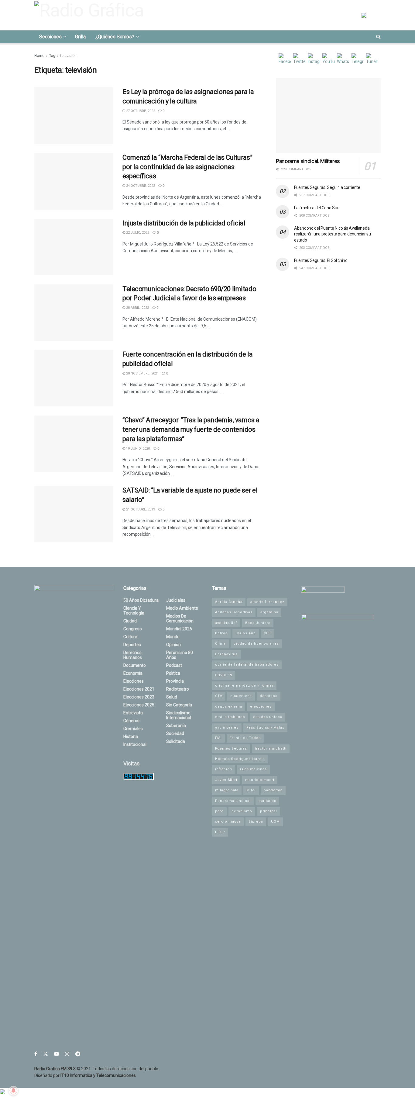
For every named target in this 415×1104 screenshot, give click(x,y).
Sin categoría (179, 704)
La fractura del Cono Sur (316, 207)
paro (219, 811)
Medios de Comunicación (180, 618)
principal (268, 811)
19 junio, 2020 (137, 449)
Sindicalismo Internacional (178, 715)
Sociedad (175, 733)
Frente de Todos (245, 738)
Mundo (173, 636)
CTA (218, 696)
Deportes (132, 644)
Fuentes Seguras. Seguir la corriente (327, 187)
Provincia (175, 681)
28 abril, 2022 (137, 308)
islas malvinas (253, 769)
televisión (68, 56)
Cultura (130, 636)
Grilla (80, 37)
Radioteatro (177, 689)
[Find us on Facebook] (35, 1053)
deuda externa (228, 707)
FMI (218, 738)
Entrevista (133, 712)
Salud (171, 697)
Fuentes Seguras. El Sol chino (321, 260)
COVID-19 (223, 675)
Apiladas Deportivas (233, 612)
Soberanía (176, 725)
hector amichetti (270, 749)
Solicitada (175, 741)
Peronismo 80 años (179, 655)
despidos (268, 696)
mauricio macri (259, 780)
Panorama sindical (233, 801)
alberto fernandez (267, 602)
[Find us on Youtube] (56, 1053)
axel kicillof (226, 623)
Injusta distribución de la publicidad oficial (183, 223)
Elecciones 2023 (138, 697)
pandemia (273, 790)
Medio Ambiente (182, 608)
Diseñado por (85, 1075)
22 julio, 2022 (137, 233)
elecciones (261, 707)
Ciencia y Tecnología (133, 610)
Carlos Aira (245, 633)
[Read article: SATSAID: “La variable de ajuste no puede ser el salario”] (73, 514)
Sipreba (256, 822)
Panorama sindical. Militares (308, 161)
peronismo (242, 811)
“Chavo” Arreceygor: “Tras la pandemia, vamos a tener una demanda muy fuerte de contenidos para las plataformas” (190, 429)
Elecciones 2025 (138, 704)
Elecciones (133, 681)
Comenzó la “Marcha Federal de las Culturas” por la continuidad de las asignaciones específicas (187, 167)
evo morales (226, 728)
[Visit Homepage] (90, 15)
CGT (267, 633)
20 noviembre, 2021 (142, 373)
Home (39, 56)
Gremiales (133, 728)
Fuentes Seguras (231, 749)
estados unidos (267, 717)
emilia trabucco (230, 717)
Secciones (50, 37)
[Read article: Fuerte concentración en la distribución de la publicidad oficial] (73, 378)
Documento (134, 665)
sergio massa (228, 822)
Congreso (132, 628)
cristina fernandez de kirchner (244, 686)
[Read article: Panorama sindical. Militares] (328, 115)
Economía (132, 673)
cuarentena (241, 696)
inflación (223, 769)
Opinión (173, 644)
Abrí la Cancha (228, 602)
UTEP (220, 832)
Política (173, 673)
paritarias (267, 801)
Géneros (131, 720)
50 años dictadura (141, 600)
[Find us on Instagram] (67, 1053)
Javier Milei (226, 780)
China (220, 644)
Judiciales (175, 600)
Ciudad (130, 620)
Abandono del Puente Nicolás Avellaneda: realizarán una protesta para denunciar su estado (332, 234)
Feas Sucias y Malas (265, 728)
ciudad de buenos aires (256, 644)
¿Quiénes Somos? (114, 37)
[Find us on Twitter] (45, 1053)
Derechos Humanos (132, 655)
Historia (130, 736)
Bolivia (221, 633)
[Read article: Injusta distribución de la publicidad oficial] (73, 247)
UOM (275, 822)
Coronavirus (226, 654)
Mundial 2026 (179, 628)
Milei (251, 790)
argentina (269, 612)
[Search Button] (378, 36)
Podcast (174, 665)
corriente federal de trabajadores (247, 665)
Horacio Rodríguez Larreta (240, 759)
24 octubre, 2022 (140, 186)
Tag (52, 56)
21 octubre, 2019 (140, 509)
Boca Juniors (257, 623)
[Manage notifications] (13, 1090)
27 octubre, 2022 (140, 111)
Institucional (134, 744)
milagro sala (226, 790)
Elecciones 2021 (138, 689)
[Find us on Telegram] (77, 1053)
